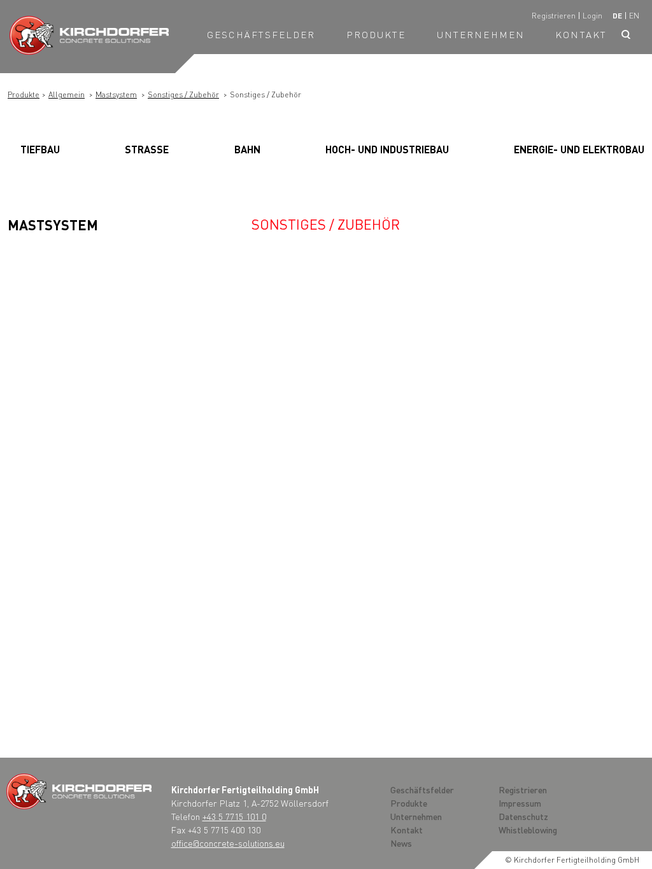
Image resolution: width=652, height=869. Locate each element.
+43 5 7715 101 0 (234, 816)
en (634, 15)
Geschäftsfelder (261, 34)
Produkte (376, 34)
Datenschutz (523, 816)
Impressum (520, 803)
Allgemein (66, 94)
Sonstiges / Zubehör (183, 94)
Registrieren (554, 15)
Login (592, 15)
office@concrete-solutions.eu (228, 843)
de (617, 15)
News (401, 843)
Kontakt (581, 34)
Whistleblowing (528, 829)
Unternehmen (481, 34)
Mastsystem (116, 94)
